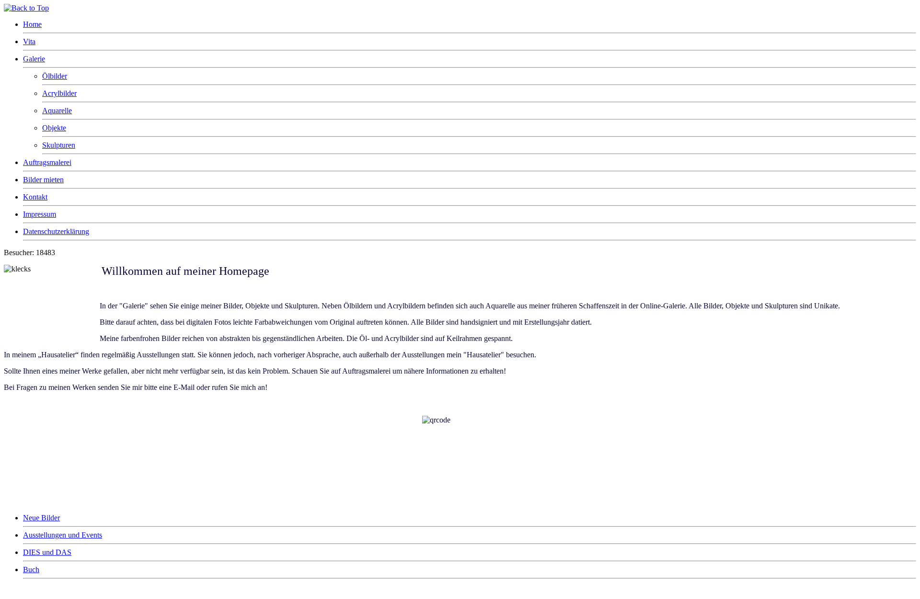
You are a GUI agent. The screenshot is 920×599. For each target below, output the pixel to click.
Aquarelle (57, 110)
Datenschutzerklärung (56, 231)
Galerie (34, 59)
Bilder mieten (43, 180)
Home (32, 24)
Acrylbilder (59, 93)
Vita (29, 41)
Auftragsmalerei (47, 162)
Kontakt (35, 197)
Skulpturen (58, 145)
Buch (31, 569)
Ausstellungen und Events (62, 535)
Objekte (54, 128)
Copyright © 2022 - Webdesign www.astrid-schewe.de (77, 591)
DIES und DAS (47, 552)
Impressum (39, 214)
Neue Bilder (41, 518)
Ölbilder (54, 76)
